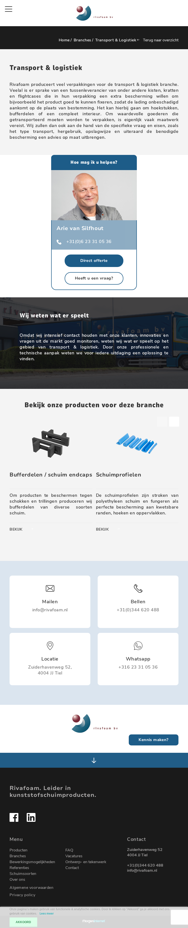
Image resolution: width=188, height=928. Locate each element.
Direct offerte (94, 260)
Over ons (17, 879)
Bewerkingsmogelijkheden (32, 862)
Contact (72, 867)
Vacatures (73, 856)
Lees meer (47, 913)
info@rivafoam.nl (142, 870)
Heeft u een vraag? (94, 278)
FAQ (69, 850)
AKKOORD (23, 922)
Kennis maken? (153, 739)
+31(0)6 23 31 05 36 (89, 241)
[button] (174, 421)
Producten (18, 850)
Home (64, 40)
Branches (82, 40)
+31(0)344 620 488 (145, 865)
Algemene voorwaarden (31, 887)
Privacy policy (22, 895)
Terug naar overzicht (160, 40)
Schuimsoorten (23, 873)
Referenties (19, 867)
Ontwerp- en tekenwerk (85, 862)
